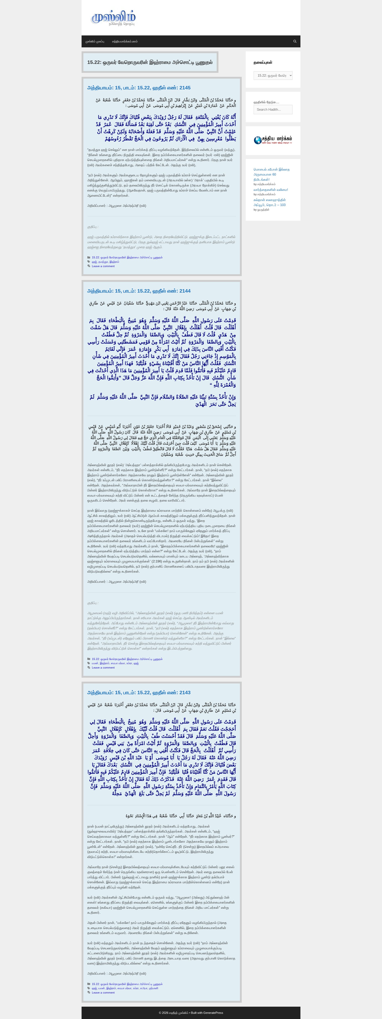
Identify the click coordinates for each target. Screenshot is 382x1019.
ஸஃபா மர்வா (118, 663)
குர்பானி (153, 988)
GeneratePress (213, 1012)
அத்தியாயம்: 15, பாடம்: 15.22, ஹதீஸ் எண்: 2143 (139, 692)
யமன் (95, 663)
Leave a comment (103, 266)
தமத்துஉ (103, 261)
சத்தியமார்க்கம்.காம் (125, 41)
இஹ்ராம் (114, 261)
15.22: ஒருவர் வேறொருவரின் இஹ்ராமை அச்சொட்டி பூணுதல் (127, 257)
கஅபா (143, 988)
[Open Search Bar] (294, 41)
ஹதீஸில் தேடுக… (266, 102)
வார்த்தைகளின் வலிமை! (271, 190)
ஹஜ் (94, 261)
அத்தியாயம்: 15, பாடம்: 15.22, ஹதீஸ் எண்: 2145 (139, 87)
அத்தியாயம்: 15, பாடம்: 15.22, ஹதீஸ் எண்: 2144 (139, 291)
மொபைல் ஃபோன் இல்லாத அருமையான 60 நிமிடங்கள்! (272, 175)
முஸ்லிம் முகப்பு (95, 41)
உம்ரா (129, 663)
